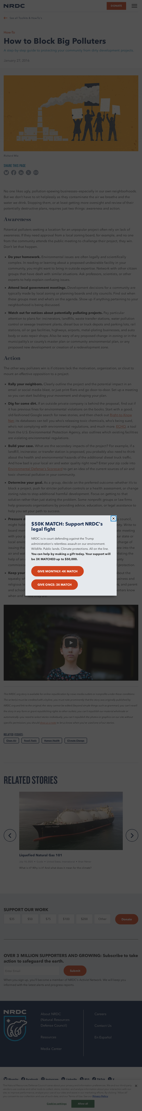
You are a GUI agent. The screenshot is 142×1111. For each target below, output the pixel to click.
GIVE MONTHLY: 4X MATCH (57, 571)
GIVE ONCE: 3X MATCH (55, 584)
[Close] (113, 518)
